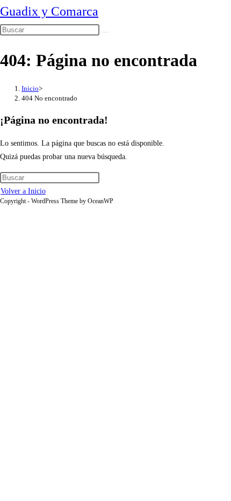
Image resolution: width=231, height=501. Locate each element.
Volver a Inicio (23, 191)
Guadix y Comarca (49, 11)
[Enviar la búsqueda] (105, 32)
